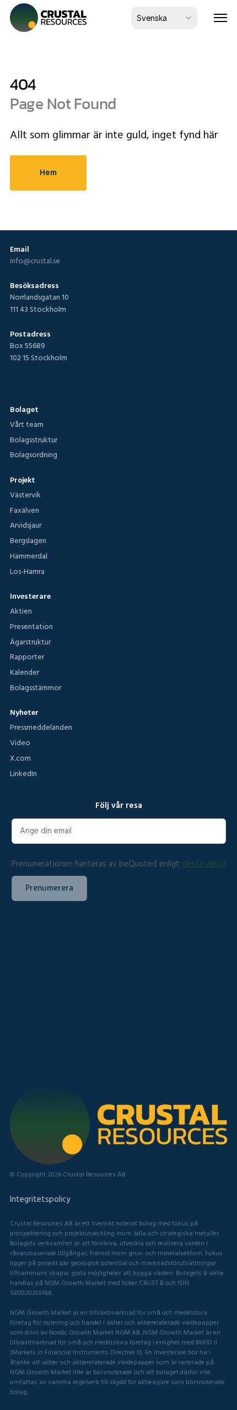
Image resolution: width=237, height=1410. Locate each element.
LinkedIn (23, 773)
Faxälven (24, 510)
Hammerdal (28, 556)
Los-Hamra (27, 571)
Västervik (25, 495)
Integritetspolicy (40, 1199)
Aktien (21, 611)
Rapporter (27, 656)
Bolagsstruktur (33, 439)
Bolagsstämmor (35, 687)
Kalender (24, 672)
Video (20, 742)
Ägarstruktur (30, 642)
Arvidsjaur (25, 525)
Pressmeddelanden (41, 727)
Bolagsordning (33, 454)
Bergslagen (28, 540)
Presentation (31, 626)
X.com (20, 758)
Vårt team (27, 424)
